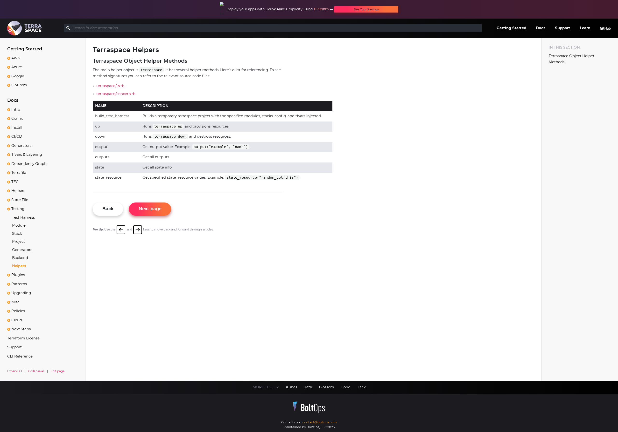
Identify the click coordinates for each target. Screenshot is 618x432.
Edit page (57, 371)
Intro (15, 109)
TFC (15, 182)
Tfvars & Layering (26, 154)
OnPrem (19, 85)
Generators (21, 146)
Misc (15, 302)
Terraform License (23, 338)
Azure (16, 67)
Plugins (18, 275)
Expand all (14, 371)
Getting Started (511, 28)
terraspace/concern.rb (115, 94)
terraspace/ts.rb (110, 86)
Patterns (19, 284)
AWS (15, 58)
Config (17, 118)
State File (19, 200)
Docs (540, 28)
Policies (18, 311)
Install (16, 127)
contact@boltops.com (319, 422)
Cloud (16, 320)
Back (107, 209)
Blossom (321, 9)
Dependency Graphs (29, 164)
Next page (150, 209)
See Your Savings (366, 9)
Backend (20, 258)
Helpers (18, 191)
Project (18, 241)
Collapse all (36, 371)
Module (19, 225)
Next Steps (21, 329)
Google (17, 76)
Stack (17, 234)
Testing (17, 209)
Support (562, 28)
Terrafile (18, 173)
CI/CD (16, 136)
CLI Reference (20, 356)
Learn (585, 28)
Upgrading (21, 293)
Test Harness (23, 217)
